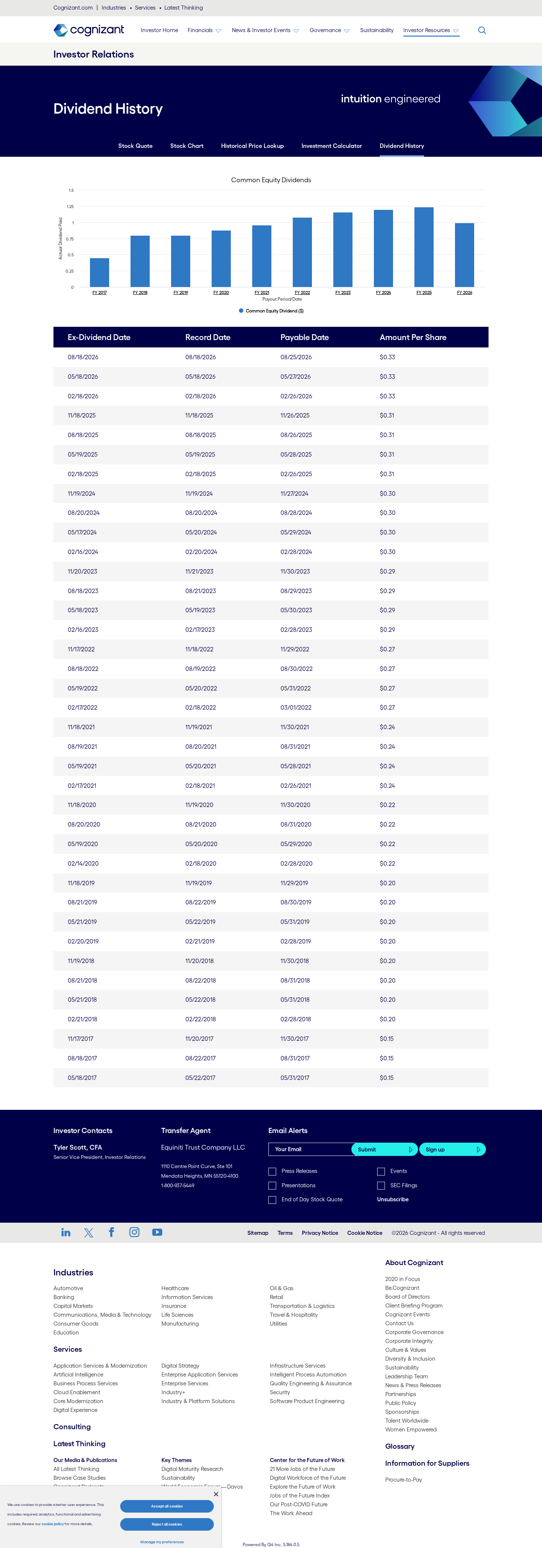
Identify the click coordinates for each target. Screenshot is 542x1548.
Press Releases (299, 1171)
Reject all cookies (167, 1524)
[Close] (216, 1494)
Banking (63, 1297)
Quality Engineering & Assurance (311, 1383)
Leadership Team (406, 1376)
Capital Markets (73, 1306)
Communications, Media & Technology (102, 1315)
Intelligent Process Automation (308, 1374)
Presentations (299, 1185)
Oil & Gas (281, 1288)
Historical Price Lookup (252, 145)
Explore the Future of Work (303, 1486)
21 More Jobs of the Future (302, 1469)
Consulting (72, 1427)
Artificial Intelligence (78, 1374)
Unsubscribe (393, 1199)
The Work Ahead (291, 1513)
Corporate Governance (414, 1332)
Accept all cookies (167, 1506)
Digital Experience (75, 1410)
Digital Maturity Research (192, 1469)
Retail (276, 1297)
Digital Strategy (180, 1365)
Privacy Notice (320, 1233)
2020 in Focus (402, 1279)
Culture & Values (405, 1350)
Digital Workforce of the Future (308, 1478)
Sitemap (257, 1233)
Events (398, 1171)
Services (145, 7)
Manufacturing (180, 1323)
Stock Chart (187, 145)
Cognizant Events (407, 1314)
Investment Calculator (332, 145)
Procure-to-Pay (403, 1479)
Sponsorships (402, 1412)
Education (66, 1332)
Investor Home (159, 30)
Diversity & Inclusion (410, 1358)
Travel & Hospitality (294, 1315)
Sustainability (377, 30)
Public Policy (400, 1403)
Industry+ (173, 1392)
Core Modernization (78, 1401)
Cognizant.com (73, 7)
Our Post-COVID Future (298, 1504)
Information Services (187, 1297)
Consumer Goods (75, 1323)
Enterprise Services (184, 1383)
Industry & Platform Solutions (198, 1401)
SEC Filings (403, 1185)
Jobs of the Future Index (300, 1495)
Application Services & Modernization (100, 1365)
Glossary (400, 1446)
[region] (110, 1517)
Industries (114, 7)
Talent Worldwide (406, 1420)
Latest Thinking (183, 7)
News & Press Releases (413, 1385)
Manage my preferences (162, 1542)
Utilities (278, 1323)
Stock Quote (135, 145)
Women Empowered (411, 1429)
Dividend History (402, 145)
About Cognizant (414, 1262)
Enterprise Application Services (199, 1374)
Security (280, 1392)
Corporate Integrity (409, 1341)
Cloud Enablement (76, 1392)
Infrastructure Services (298, 1365)
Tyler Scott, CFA (77, 1147)
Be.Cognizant (402, 1288)
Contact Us (399, 1323)
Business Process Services (85, 1383)
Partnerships (400, 1394)
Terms (285, 1233)
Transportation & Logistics (302, 1306)
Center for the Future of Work (307, 1460)
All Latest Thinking (76, 1469)
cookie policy (53, 1524)
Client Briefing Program (414, 1305)
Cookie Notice (364, 1233)
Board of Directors (407, 1297)
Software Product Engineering (307, 1401)
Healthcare (175, 1288)
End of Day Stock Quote (312, 1199)
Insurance (173, 1306)
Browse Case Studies (79, 1478)
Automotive (68, 1288)
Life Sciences (177, 1315)
